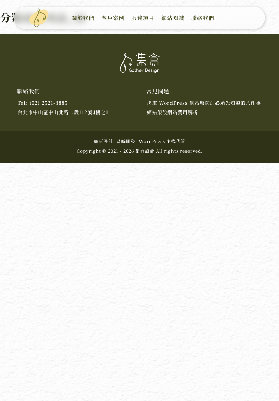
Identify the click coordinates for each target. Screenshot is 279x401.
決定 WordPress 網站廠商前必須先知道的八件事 (204, 102)
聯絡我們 (202, 18)
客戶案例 (113, 18)
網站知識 (172, 18)
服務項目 (142, 18)
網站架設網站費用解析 (172, 112)
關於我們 (83, 18)
